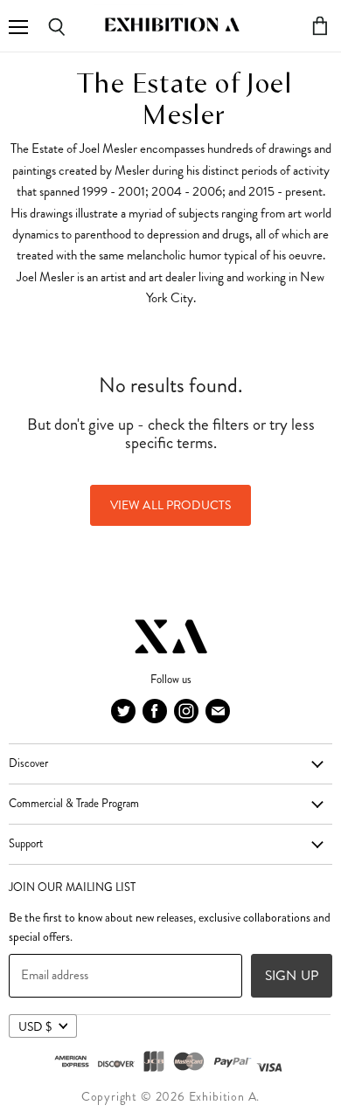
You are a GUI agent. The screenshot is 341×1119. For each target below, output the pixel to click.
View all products (170, 505)
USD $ (35, 1026)
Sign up (291, 975)
